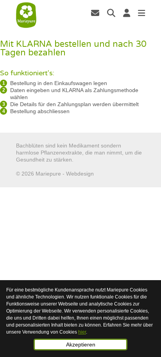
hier (82, 332)
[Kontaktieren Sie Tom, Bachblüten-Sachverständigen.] (95, 13)
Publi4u (104, 174)
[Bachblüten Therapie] (26, 15)
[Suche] (111, 13)
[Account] (126, 13)
